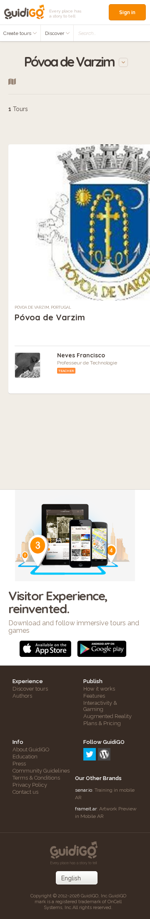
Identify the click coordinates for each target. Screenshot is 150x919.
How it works (99, 689)
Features (94, 696)
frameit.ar (86, 809)
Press (19, 763)
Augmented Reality (107, 716)
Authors (22, 696)
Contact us (25, 792)
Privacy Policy (29, 785)
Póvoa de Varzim (50, 317)
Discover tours (30, 689)
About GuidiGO (31, 749)
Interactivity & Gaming (100, 706)
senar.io (83, 790)
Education (25, 756)
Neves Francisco (81, 355)
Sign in (127, 12)
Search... (87, 33)
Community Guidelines (41, 771)
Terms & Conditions (36, 778)
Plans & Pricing (102, 723)
